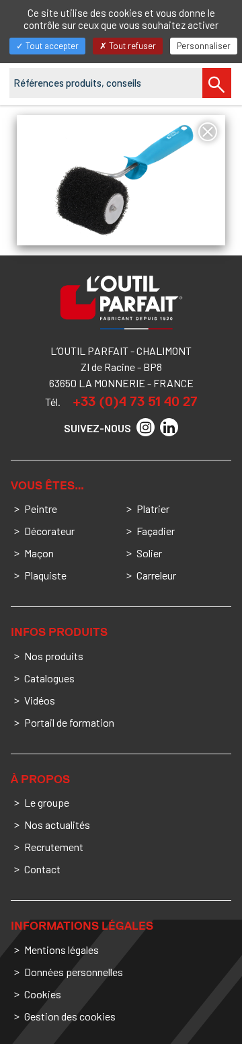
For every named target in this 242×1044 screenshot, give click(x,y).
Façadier (155, 530)
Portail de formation (69, 722)
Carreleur (156, 575)
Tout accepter (51, 45)
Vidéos (39, 700)
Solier (149, 553)
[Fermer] (207, 131)
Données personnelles (73, 971)
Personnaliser (204, 45)
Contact (42, 868)
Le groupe (46, 802)
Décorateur (49, 530)
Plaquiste (45, 575)
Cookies (42, 994)
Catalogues (49, 678)
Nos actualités (57, 824)
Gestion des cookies (70, 1016)
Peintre (40, 508)
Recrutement (53, 846)
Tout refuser (131, 45)
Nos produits (53, 655)
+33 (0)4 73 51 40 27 (135, 401)
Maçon (39, 553)
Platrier (152, 508)
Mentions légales (61, 949)
